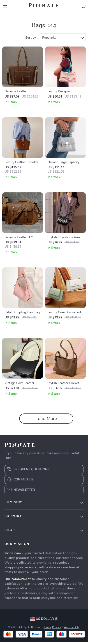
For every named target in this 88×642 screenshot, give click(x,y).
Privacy (56, 627)
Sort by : (31, 37)
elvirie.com (13, 553)
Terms (47, 627)
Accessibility (71, 627)
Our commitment (18, 579)
